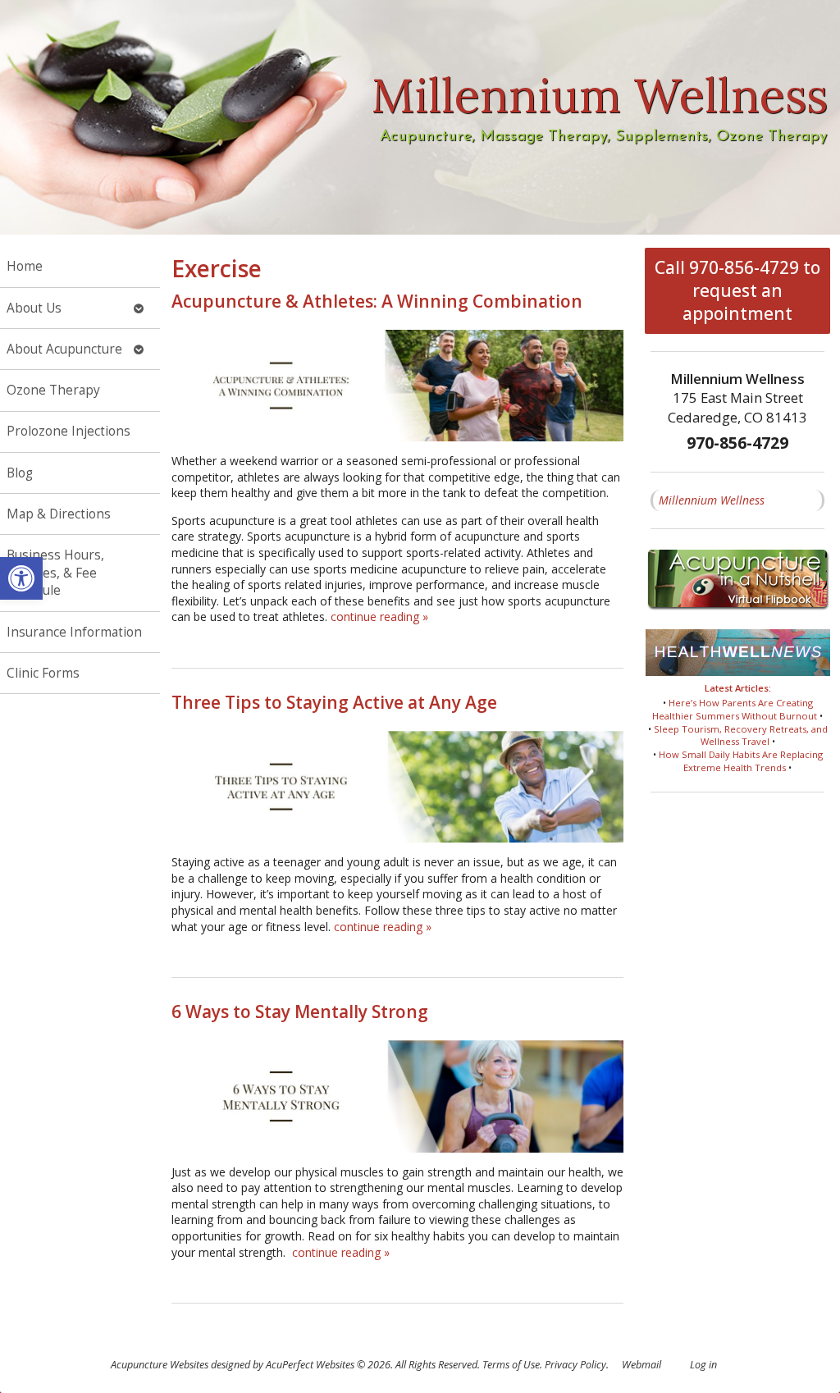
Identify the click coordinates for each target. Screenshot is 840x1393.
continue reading (379, 616)
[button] (21, 578)
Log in (703, 1365)
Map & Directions (59, 514)
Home (25, 266)
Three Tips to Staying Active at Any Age (334, 702)
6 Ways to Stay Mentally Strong (299, 1011)
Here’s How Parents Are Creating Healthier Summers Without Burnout (734, 709)
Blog (20, 473)
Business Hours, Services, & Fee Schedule (55, 572)
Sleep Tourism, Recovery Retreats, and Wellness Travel (741, 735)
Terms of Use (511, 1365)
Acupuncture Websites (159, 1365)
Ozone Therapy (53, 390)
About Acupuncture (64, 349)
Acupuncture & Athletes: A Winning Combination (376, 301)
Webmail (641, 1365)
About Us (34, 308)
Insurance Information (74, 632)
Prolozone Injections (68, 431)
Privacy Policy (575, 1365)
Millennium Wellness (712, 500)
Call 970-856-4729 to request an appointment (737, 290)
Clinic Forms (43, 673)
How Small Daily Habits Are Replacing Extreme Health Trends (741, 761)
